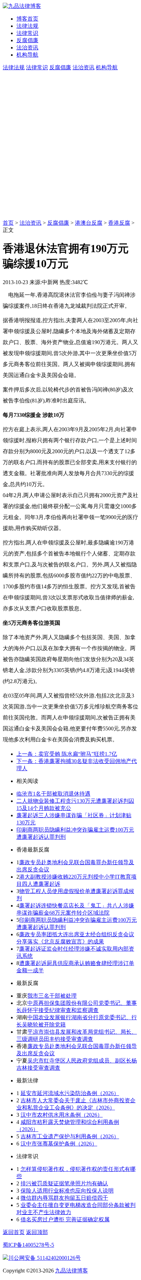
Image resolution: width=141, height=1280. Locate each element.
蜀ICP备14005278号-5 (28, 1245)
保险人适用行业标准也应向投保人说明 (67, 1191)
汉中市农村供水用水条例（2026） (62, 1115)
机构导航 (27, 55)
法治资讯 (27, 47)
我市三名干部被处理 (52, 996)
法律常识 (27, 33)
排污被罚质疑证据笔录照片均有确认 (64, 1183)
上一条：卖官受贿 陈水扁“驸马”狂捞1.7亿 (66, 754)
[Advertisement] (70, 145)
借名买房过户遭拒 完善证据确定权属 (65, 1219)
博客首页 (27, 19)
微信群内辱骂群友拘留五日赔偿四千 (64, 1198)
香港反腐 (119, 223)
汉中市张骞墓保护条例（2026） (59, 1144)
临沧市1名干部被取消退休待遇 (53, 794)
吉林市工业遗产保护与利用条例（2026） (70, 1136)
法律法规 (27, 26)
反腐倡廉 (27, 40)
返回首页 (14, 1232)
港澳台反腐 (88, 223)
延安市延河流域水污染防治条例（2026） (70, 1093)
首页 (8, 223)
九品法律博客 (71, 1270)
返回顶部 (37, 1232)
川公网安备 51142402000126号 (44, 1258)
